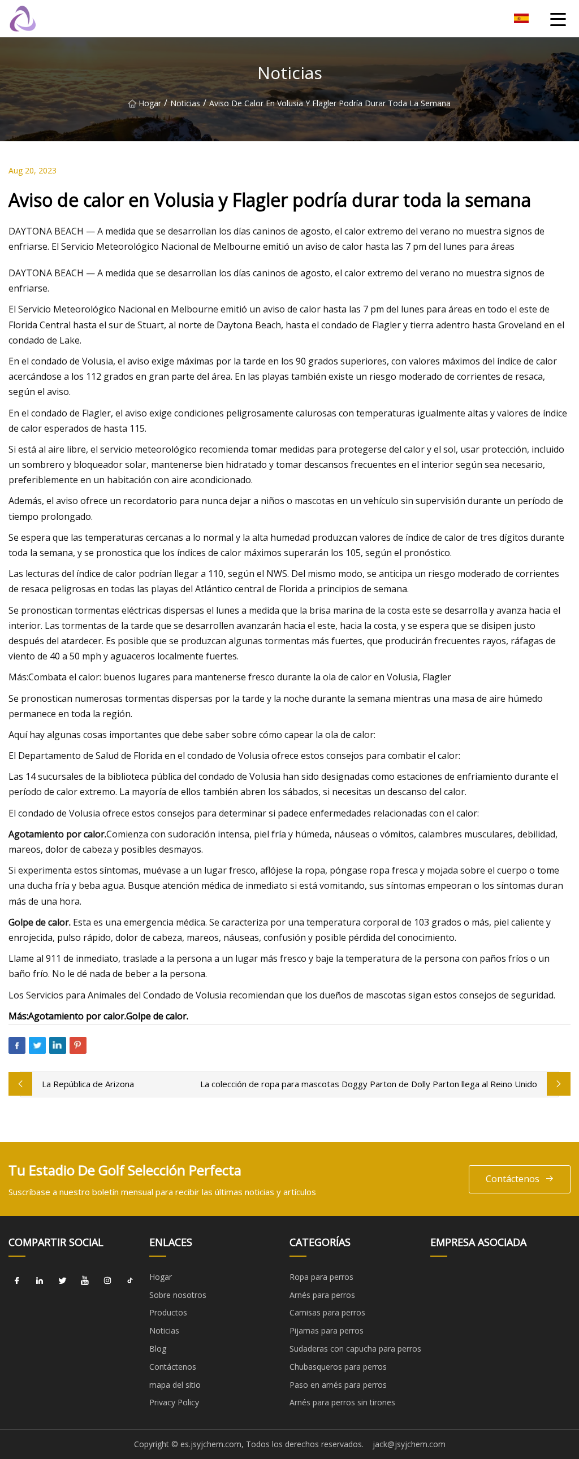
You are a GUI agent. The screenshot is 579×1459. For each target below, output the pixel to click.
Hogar (150, 103)
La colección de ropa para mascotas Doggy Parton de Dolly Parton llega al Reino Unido (368, 1083)
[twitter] (62, 1281)
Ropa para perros (321, 1276)
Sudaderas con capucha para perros (355, 1348)
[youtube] (84, 1281)
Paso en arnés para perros (338, 1384)
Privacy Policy (174, 1402)
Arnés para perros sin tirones (342, 1402)
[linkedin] (39, 1281)
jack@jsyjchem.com (409, 1444)
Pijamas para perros (327, 1330)
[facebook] (16, 1281)
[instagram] (107, 1281)
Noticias (185, 103)
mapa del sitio (175, 1384)
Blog (157, 1348)
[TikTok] (130, 1281)
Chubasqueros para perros (338, 1366)
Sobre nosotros (177, 1294)
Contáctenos (512, 1179)
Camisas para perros (327, 1312)
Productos (168, 1312)
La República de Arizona (88, 1083)
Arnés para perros (322, 1294)
